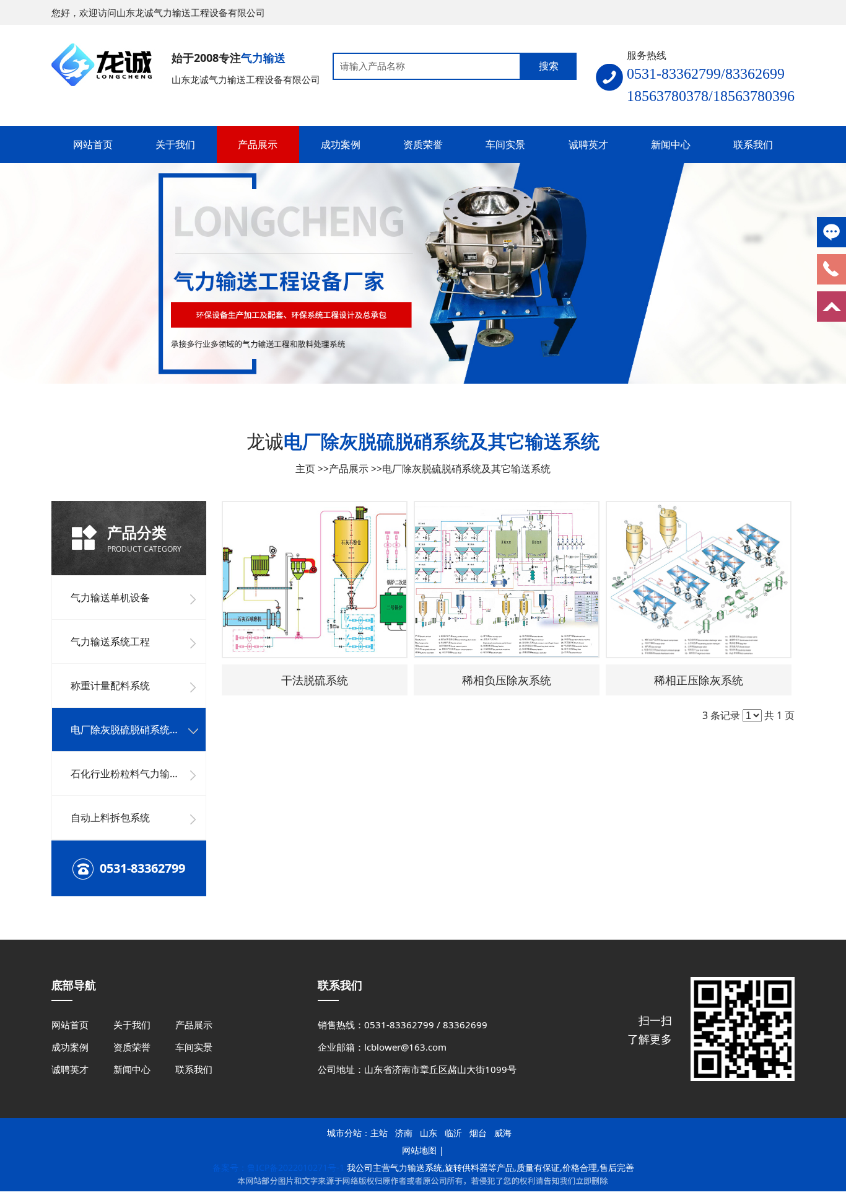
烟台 (478, 1133)
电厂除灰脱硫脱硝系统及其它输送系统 (466, 468)
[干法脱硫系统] (315, 579)
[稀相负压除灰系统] (507, 579)
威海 (503, 1133)
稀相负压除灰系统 (506, 680)
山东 (428, 1133)
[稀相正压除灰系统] (698, 579)
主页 (305, 468)
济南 (403, 1133)
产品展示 (348, 468)
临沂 (453, 1133)
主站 (379, 1133)
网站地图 (419, 1150)
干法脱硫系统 (314, 680)
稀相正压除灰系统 (698, 680)
